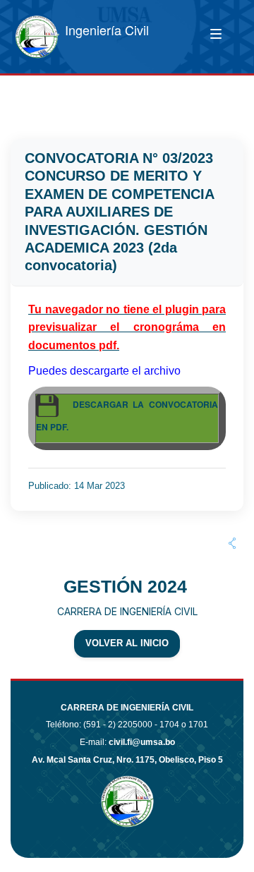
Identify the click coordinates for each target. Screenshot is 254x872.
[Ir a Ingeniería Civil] (36, 36)
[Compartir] (232, 543)
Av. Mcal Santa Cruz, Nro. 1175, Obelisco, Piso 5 (127, 760)
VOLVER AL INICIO (127, 643)
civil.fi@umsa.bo (142, 742)
